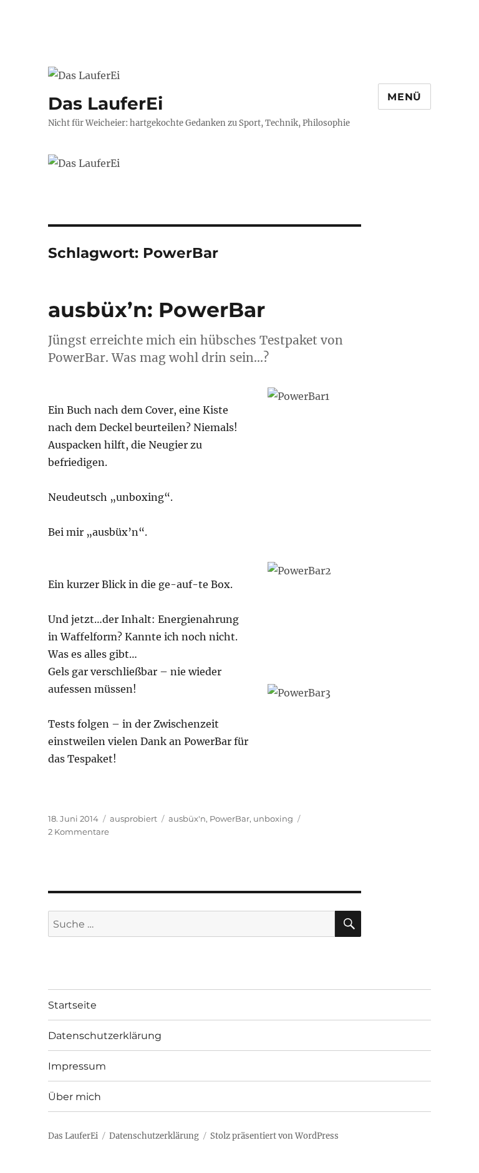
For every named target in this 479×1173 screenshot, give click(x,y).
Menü (404, 97)
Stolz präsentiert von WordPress (274, 1136)
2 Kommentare (78, 832)
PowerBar (229, 819)
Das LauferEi (105, 103)
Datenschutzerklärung (105, 1036)
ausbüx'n (187, 819)
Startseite (72, 1005)
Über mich (74, 1097)
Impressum (77, 1066)
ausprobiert (133, 819)
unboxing (273, 819)
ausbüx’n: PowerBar (156, 309)
